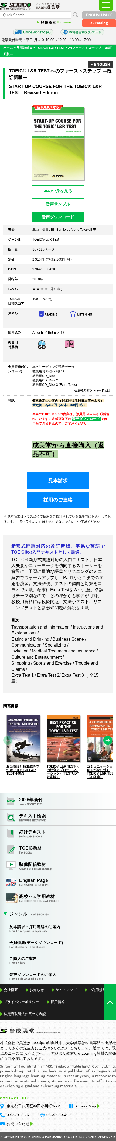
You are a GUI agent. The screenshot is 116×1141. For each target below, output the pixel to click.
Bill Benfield (60, 229)
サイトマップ (66, 990)
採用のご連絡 (58, 499)
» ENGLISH (100, 64)
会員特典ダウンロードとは (92, 390)
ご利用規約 (97, 990)
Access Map (85, 1106)
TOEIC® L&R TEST (46, 239)
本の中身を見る (58, 190)
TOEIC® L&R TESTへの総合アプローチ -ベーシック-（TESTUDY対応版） (63, 772)
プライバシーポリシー (21, 1002)
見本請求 (58, 480)
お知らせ (37, 990)
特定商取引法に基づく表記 (25, 1014)
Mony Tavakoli (81, 229)
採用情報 (58, 1002)
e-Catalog (99, 23)
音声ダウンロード (58, 217)
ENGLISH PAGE (99, 15)
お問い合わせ (18, 1124)
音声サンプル (58, 204)
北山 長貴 (40, 229)
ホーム (8, 48)
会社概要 (11, 990)
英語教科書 (24, 48)
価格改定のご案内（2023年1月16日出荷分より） (68, 400)
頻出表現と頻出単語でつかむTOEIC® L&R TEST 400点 (22, 770)
